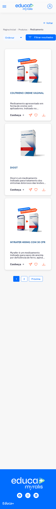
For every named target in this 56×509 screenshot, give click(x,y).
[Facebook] (19, 495)
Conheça (15, 115)
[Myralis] (24, 6)
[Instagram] (27, 495)
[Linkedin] (36, 495)
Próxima (35, 278)
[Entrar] (49, 6)
